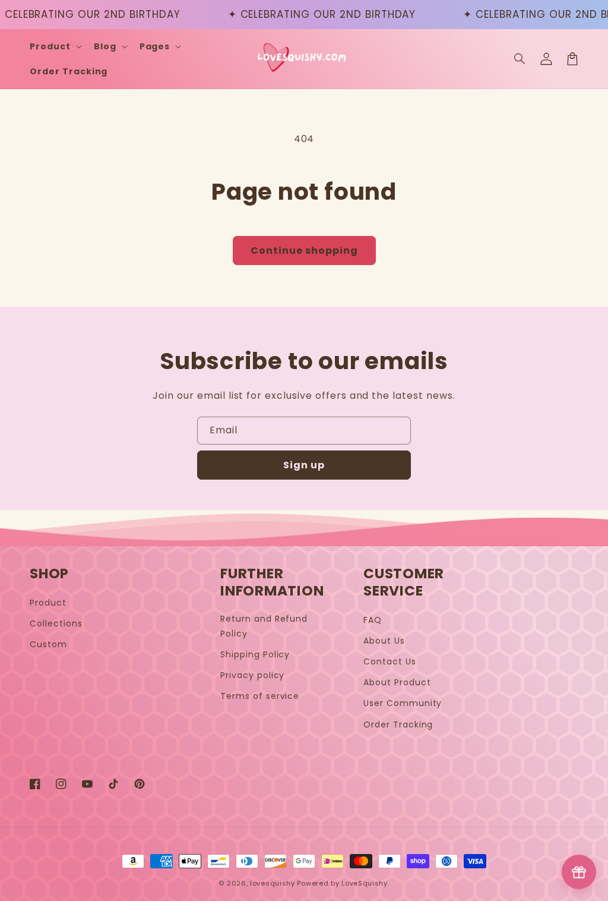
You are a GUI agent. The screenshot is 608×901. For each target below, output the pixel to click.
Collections (56, 623)
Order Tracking (398, 724)
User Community (402, 703)
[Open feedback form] (579, 872)
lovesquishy (272, 883)
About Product (396, 682)
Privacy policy (252, 675)
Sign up (304, 465)
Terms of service (259, 696)
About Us (384, 641)
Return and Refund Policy (264, 626)
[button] (520, 59)
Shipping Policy (255, 654)
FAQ (372, 620)
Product (48, 603)
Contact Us (389, 661)
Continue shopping (304, 250)
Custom (48, 644)
